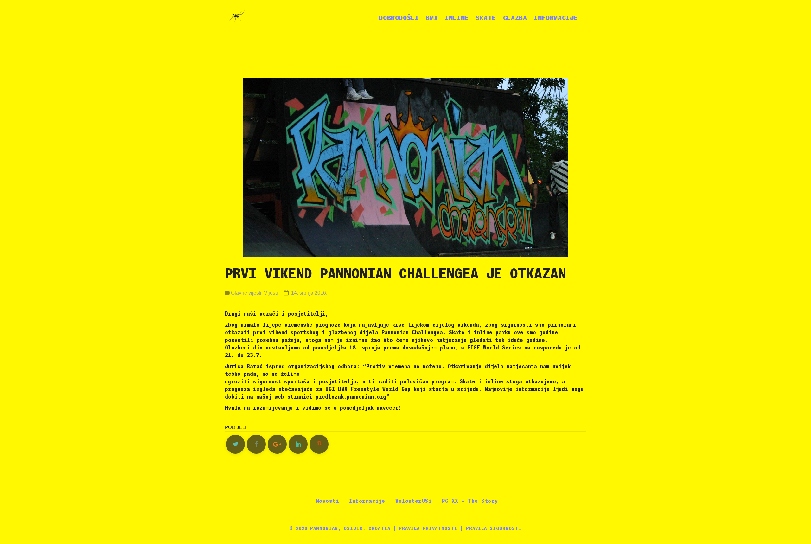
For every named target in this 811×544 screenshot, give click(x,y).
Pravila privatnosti (428, 528)
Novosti (327, 501)
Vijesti (271, 293)
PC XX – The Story (470, 501)
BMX (432, 18)
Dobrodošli (399, 18)
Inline (457, 18)
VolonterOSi (413, 501)
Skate (486, 18)
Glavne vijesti (246, 293)
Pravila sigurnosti (494, 528)
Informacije (556, 18)
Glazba (515, 18)
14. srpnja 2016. (308, 293)
